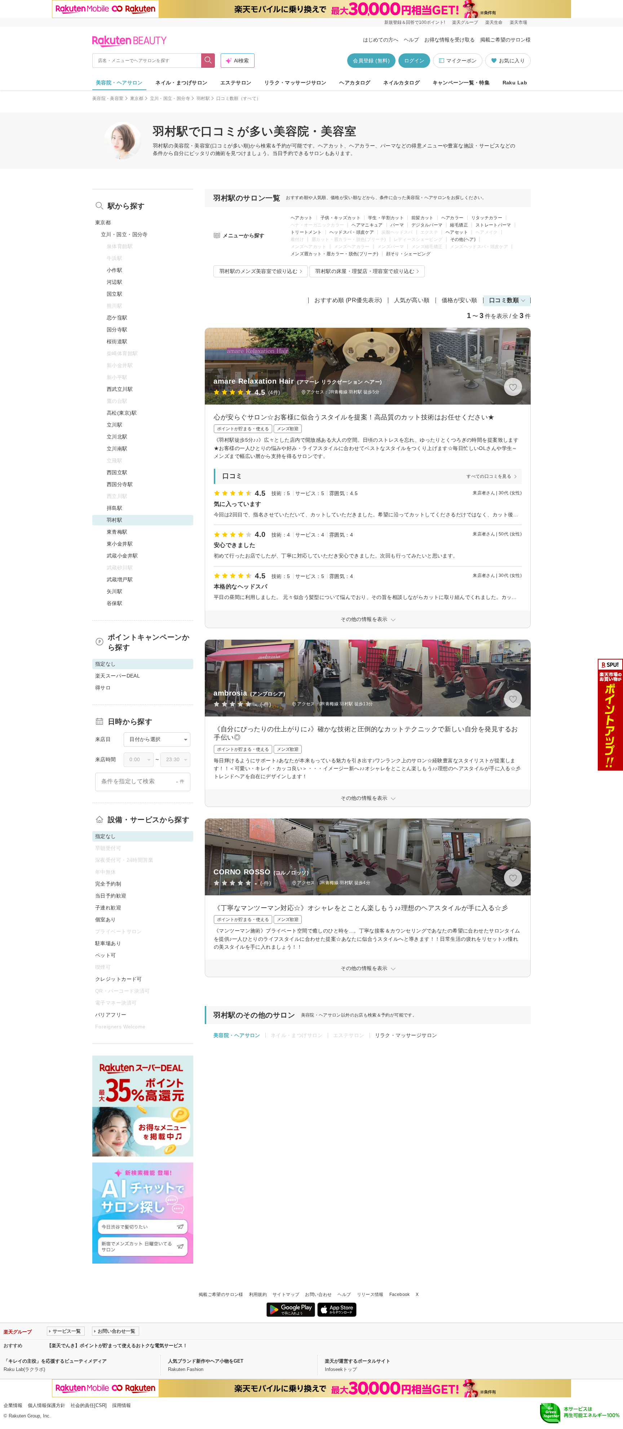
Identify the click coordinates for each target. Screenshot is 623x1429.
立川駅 (114, 425)
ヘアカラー (452, 217)
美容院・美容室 (108, 98)
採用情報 (121, 1405)
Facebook (399, 1294)
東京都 (136, 98)
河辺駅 (114, 282)
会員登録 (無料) (371, 60)
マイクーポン (461, 60)
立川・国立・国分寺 (170, 98)
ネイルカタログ (401, 82)
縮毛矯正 (459, 225)
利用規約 (258, 1294)
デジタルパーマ (427, 225)
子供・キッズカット (341, 217)
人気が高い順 (412, 300)
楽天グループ (465, 22)
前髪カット (422, 217)
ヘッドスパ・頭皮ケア (352, 232)
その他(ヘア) (463, 239)
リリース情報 (370, 1294)
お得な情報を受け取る (449, 40)
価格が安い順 (459, 300)
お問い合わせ (318, 1294)
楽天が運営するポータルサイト (357, 1361)
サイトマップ (286, 1294)
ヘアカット (302, 217)
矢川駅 (114, 591)
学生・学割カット (386, 217)
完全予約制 (108, 884)
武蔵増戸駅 (120, 579)
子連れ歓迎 (108, 907)
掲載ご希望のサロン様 (505, 40)
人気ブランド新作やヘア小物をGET (205, 1361)
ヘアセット (457, 232)
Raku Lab (515, 82)
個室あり (105, 919)
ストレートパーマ (493, 225)
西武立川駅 (120, 389)
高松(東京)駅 (122, 413)
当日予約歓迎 (111, 896)
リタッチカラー (487, 217)
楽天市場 (518, 22)
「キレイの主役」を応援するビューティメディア (55, 1361)
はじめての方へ (380, 40)
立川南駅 (117, 448)
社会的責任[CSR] (89, 1405)
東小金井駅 (120, 544)
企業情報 (13, 1405)
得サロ (103, 688)
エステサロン (236, 82)
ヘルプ (411, 40)
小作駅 (114, 270)
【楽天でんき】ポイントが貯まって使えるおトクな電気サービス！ (117, 1345)
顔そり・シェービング (408, 253)
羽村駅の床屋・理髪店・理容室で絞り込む (364, 271)
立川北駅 (117, 437)
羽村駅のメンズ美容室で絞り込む (258, 271)
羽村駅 (203, 98)
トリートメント (306, 232)
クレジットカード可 (118, 979)
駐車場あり (108, 943)
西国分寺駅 (120, 484)
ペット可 (105, 955)
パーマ (397, 225)
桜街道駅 (117, 341)
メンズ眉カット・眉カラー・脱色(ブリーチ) (335, 253)
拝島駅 (114, 508)
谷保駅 (114, 603)
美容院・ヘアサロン (119, 82)
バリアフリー (111, 1015)
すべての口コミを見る (489, 476)
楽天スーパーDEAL (117, 676)
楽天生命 (494, 22)
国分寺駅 (117, 329)
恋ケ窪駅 (117, 318)
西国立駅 (117, 472)
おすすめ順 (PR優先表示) (348, 300)
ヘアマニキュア (367, 225)
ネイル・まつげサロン (181, 82)
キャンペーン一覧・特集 (461, 82)
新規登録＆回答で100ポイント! (414, 22)
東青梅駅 (117, 532)
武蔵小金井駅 (122, 556)
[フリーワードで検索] (208, 60)
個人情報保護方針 (46, 1405)
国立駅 (114, 294)
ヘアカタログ (355, 82)
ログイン (414, 60)
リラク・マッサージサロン (295, 82)
